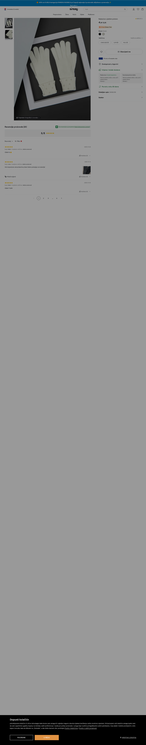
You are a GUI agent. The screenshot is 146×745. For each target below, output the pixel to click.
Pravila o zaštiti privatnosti (88, 728)
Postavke (21, 737)
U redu (47, 737)
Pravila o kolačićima (71, 728)
